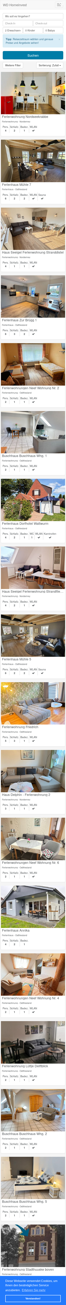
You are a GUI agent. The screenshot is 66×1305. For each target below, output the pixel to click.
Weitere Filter (13, 65)
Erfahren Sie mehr (33, 1290)
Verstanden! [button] (33, 1298)
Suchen (33, 55)
